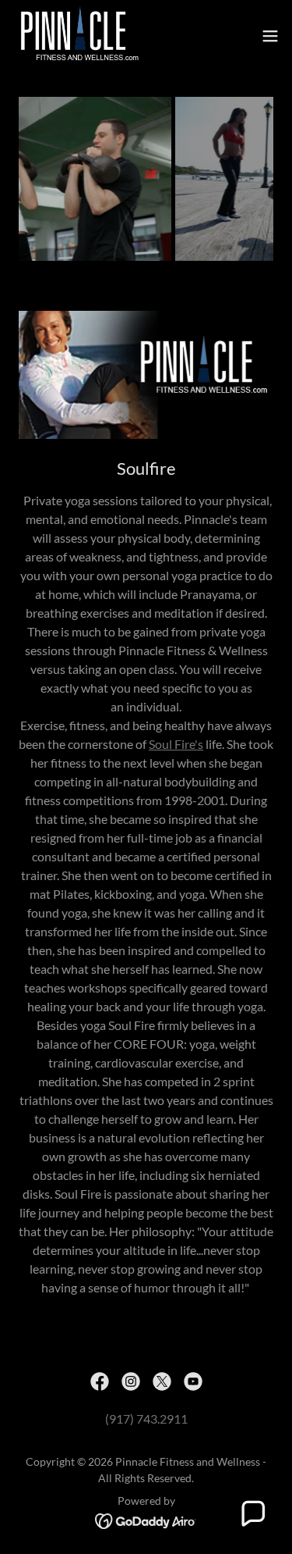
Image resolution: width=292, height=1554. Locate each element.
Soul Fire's (176, 743)
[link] (77, 36)
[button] (270, 36)
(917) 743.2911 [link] (146, 1418)
